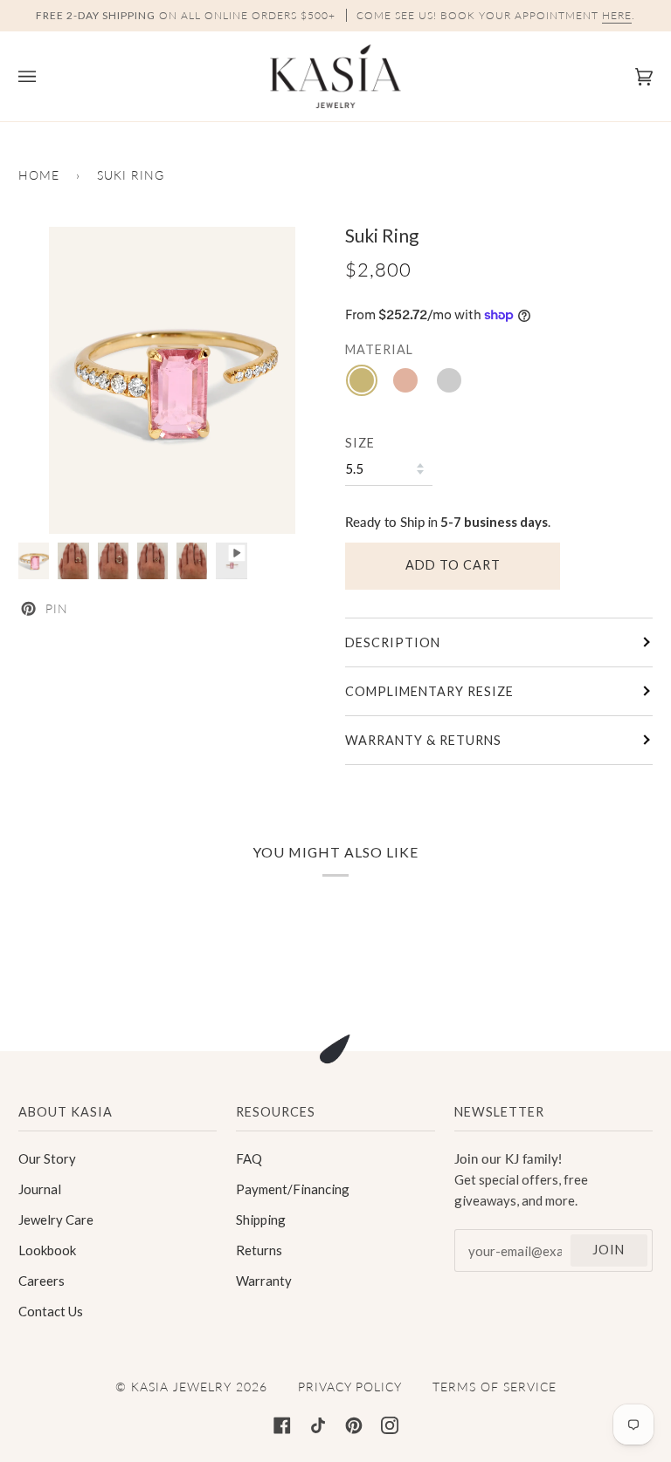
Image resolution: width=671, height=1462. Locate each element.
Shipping (261, 1219)
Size (360, 442)
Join (608, 1249)
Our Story (47, 1158)
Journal (39, 1189)
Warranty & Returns (423, 740)
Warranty (264, 1280)
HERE (617, 15)
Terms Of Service (494, 1386)
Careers (41, 1280)
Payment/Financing (292, 1189)
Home (38, 174)
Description (392, 642)
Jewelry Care (55, 1219)
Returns (259, 1250)
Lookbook (47, 1250)
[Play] (172, 380)
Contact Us (50, 1311)
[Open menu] (44, 76)
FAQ (249, 1158)
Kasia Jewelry (181, 1386)
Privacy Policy (350, 1386)
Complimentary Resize (429, 691)
